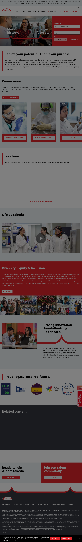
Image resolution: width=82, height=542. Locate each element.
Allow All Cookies (66, 538)
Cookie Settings (55, 538)
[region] (41, 538)
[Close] (79, 538)
